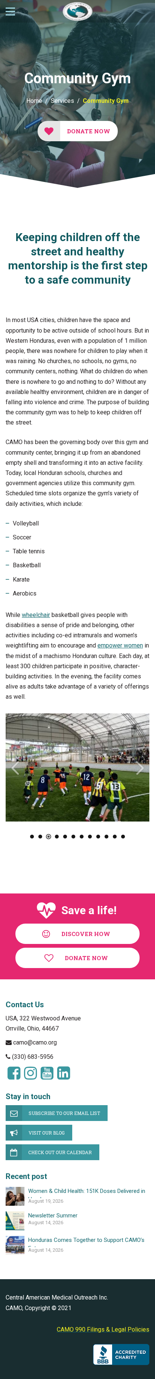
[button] (32, 836)
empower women (120, 645)
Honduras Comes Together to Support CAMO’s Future (86, 1242)
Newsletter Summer (53, 1215)
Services (62, 100)
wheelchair (36, 614)
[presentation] (15, 767)
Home (34, 100)
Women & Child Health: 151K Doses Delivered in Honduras (86, 1193)
